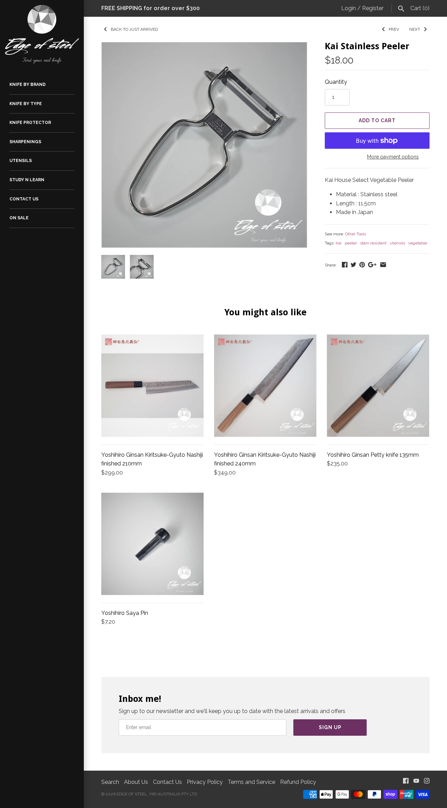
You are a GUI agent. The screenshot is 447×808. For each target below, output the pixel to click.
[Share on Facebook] (344, 264)
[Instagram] (427, 782)
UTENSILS (20, 160)
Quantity (336, 82)
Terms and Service (251, 782)
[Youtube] (416, 782)
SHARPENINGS (25, 141)
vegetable (417, 243)
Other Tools (355, 234)
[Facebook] (406, 782)
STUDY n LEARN (26, 179)
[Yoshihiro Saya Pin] (152, 544)
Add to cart (377, 120)
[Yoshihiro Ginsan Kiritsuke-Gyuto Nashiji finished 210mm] (152, 386)
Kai (339, 243)
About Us (136, 782)
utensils (397, 243)
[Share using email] (383, 264)
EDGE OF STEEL (132, 794)
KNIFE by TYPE (25, 103)
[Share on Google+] (372, 264)
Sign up (330, 727)
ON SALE (19, 217)
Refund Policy (298, 782)
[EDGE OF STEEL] (42, 34)
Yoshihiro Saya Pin (124, 613)
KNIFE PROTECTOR (30, 122)
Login (348, 8)
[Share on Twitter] (353, 264)
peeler (351, 243)
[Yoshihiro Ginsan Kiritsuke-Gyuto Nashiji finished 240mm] (265, 386)
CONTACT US (23, 199)
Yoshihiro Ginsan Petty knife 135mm (373, 454)
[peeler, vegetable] (204, 145)
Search (110, 782)
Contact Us (167, 782)
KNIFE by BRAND (27, 84)
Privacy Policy (205, 782)
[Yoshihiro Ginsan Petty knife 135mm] (378, 386)
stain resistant (373, 243)
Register (372, 8)
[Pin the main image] (362, 264)
